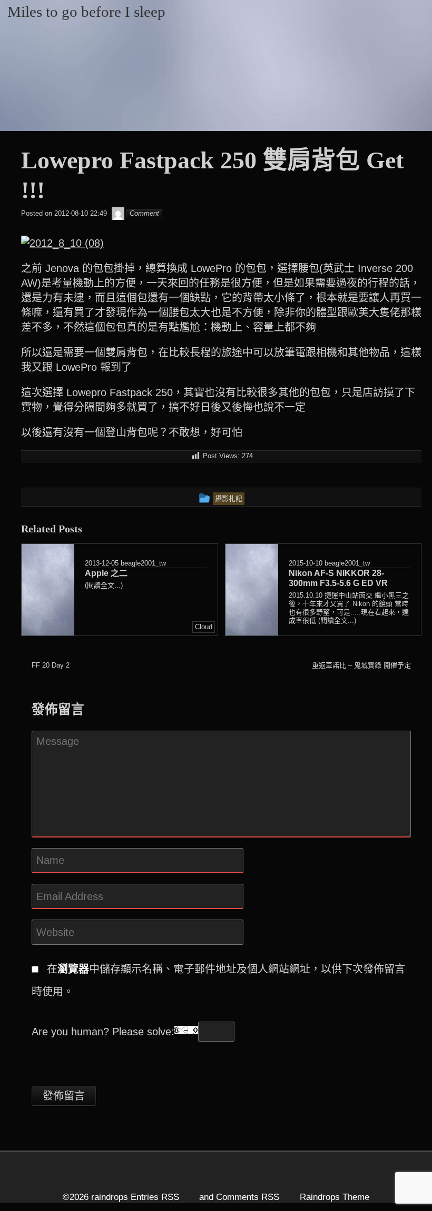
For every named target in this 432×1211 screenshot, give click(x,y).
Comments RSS (247, 1197)
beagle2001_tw (143, 563)
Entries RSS (155, 1197)
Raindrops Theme (334, 1197)
